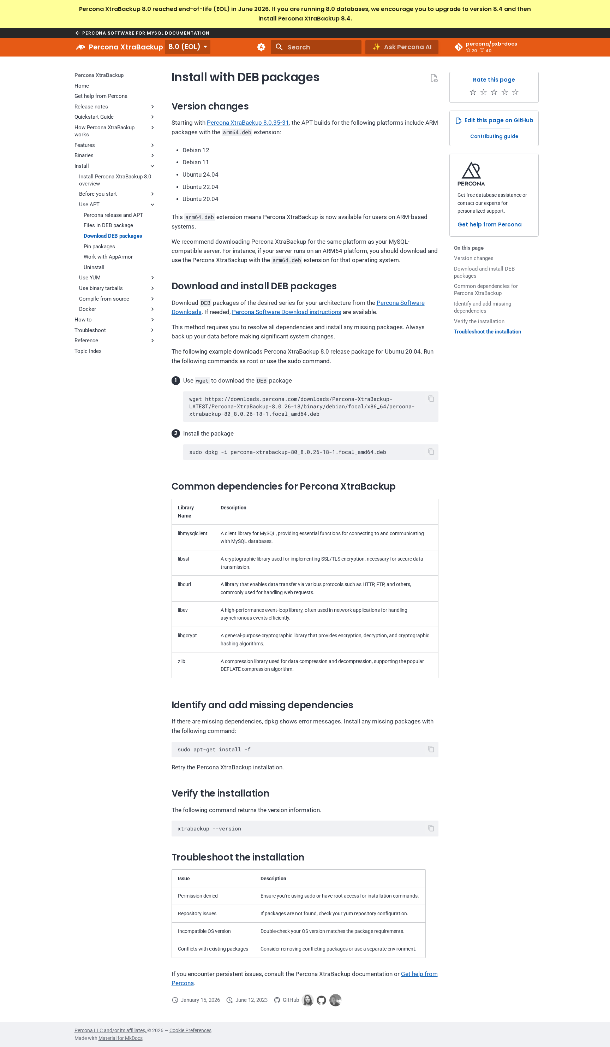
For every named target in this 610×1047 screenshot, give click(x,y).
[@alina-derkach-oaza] (307, 1000)
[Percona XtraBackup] (80, 47)
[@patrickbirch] (335, 1000)
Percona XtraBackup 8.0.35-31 (248, 122)
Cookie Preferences (190, 1030)
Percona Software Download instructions (286, 312)
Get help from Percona (490, 224)
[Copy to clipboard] (431, 398)
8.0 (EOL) (184, 47)
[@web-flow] (321, 1000)
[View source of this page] (433, 77)
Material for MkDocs (120, 1038)
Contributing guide (494, 136)
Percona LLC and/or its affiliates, (110, 1030)
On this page (469, 248)
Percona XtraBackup (99, 75)
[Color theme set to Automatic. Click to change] (261, 47)
